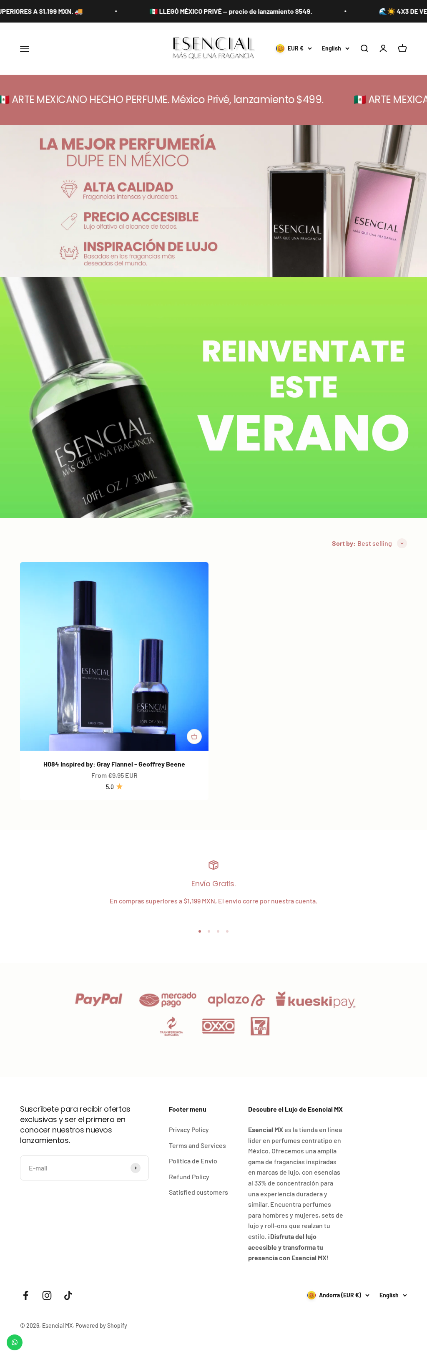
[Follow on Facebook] (25, 1295)
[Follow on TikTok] (68, 1295)
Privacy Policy (189, 1129)
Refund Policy (189, 1176)
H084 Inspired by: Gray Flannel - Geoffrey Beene (114, 764)
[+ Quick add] (194, 736)
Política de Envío (193, 1161)
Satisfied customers (198, 1192)
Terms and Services (197, 1145)
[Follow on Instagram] (47, 1295)
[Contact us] (15, 1342)
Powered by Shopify (101, 1325)
